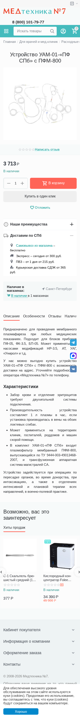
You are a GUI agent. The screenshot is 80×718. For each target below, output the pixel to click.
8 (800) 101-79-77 (28, 22)
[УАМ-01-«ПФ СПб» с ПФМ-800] (40, 103)
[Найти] (52, 31)
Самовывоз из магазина (34, 245)
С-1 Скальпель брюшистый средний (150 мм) (19, 578)
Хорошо (21, 711)
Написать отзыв (47, 149)
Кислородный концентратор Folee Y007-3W (57, 578)
